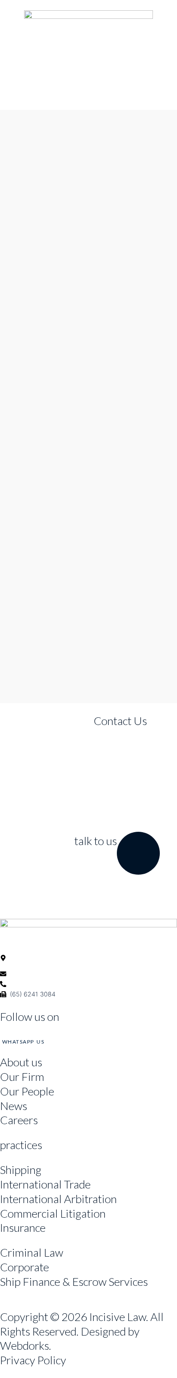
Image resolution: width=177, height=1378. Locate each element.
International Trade (45, 1184)
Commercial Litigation (53, 1213)
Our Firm (22, 1076)
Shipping (20, 1169)
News (13, 1106)
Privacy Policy (33, 1360)
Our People (27, 1091)
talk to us (95, 841)
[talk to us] (138, 853)
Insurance (23, 1227)
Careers (19, 1120)
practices (21, 1145)
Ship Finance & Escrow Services (74, 1281)
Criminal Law (31, 1252)
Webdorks (24, 1345)
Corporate (24, 1267)
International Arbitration (58, 1199)
